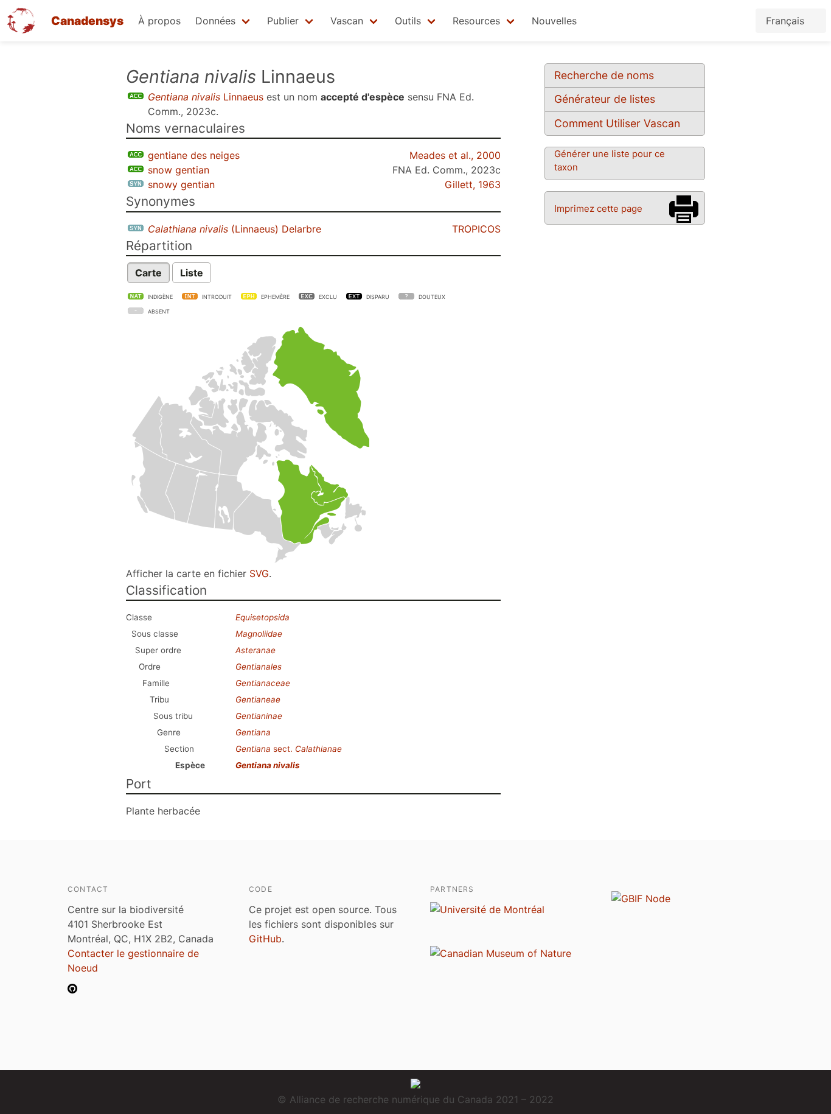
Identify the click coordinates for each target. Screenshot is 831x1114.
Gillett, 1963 (473, 184)
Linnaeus (205, 97)
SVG (259, 573)
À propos (159, 21)
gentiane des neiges (194, 155)
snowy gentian (181, 184)
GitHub (265, 939)
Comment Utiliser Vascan (617, 123)
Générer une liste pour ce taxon (609, 160)
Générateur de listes (604, 99)
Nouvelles (554, 21)
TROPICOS (476, 229)
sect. (288, 749)
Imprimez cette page (598, 208)
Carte (148, 273)
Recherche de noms (604, 75)
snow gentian (178, 170)
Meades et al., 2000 (455, 155)
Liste (191, 273)
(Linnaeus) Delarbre (234, 229)
